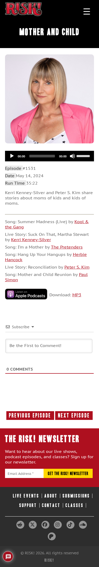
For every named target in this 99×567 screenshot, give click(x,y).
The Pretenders (67, 247)
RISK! (49, 560)
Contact (51, 505)
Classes (74, 505)
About (51, 496)
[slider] (84, 155)
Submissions (76, 496)
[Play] (12, 156)
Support (28, 505)
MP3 (76, 294)
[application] (49, 156)
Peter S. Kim (76, 267)
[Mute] (72, 156)
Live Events (26, 496)
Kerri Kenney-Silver (31, 239)
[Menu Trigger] (86, 11)
